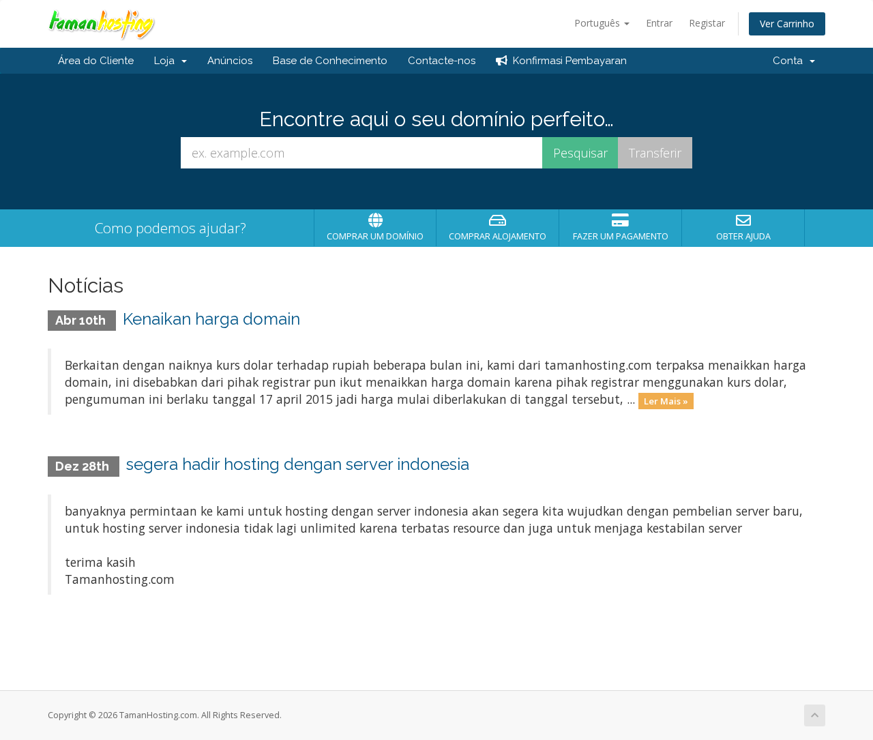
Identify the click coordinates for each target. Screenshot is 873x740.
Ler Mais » (666, 400)
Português (598, 22)
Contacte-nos (441, 61)
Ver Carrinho (787, 23)
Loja (167, 61)
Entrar (659, 22)
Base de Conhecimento (330, 61)
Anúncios (229, 61)
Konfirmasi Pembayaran (567, 61)
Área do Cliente (96, 61)
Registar (707, 22)
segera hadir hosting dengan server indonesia (297, 464)
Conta (790, 61)
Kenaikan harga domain (211, 319)
